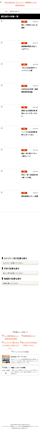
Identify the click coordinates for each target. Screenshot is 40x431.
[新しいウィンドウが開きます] (10, 339)
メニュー (3, 4)
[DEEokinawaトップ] (2, 11)
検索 (36, 3)
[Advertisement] (20, 234)
